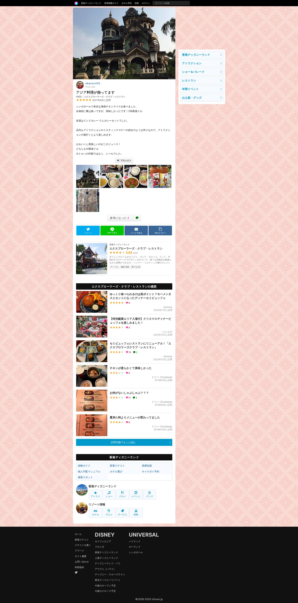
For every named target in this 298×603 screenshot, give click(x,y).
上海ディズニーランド (106, 557)
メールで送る (136, 233)
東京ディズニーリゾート (107, 579)
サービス (122, 514)
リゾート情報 (96, 504)
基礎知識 (147, 465)
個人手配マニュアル (89, 471)
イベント (136, 496)
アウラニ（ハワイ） (105, 568)
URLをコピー (160, 233)
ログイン (146, 3)
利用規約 (79, 567)
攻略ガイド (84, 465)
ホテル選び (116, 471)
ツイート (88, 233)
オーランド (134, 546)
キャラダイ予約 (150, 471)
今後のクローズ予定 (105, 591)
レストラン (189, 80)
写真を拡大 (125, 160)
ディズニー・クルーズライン (110, 574)
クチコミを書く (83, 545)
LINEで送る (112, 233)
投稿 (137, 3)
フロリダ (99, 546)
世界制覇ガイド (111, 3)
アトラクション (192, 63)
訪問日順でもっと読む (123, 442)
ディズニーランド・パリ (107, 563)
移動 (136, 514)
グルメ (122, 496)
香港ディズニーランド (91, 3)
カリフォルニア (103, 541)
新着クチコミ (117, 465)
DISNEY (105, 534)
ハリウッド (134, 541)
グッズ (149, 496)
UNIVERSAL (144, 534)
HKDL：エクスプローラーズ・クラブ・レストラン (100, 96)
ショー (109, 496)
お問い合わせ (82, 561)
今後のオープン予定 (105, 585)
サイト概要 (80, 556)
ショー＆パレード (193, 71)
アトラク (95, 496)
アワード (79, 550)
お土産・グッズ (192, 97)
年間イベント (190, 89)
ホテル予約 (127, 3)
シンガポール (136, 552)
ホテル (95, 514)
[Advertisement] (201, 27)
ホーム (78, 534)
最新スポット (85, 477)
